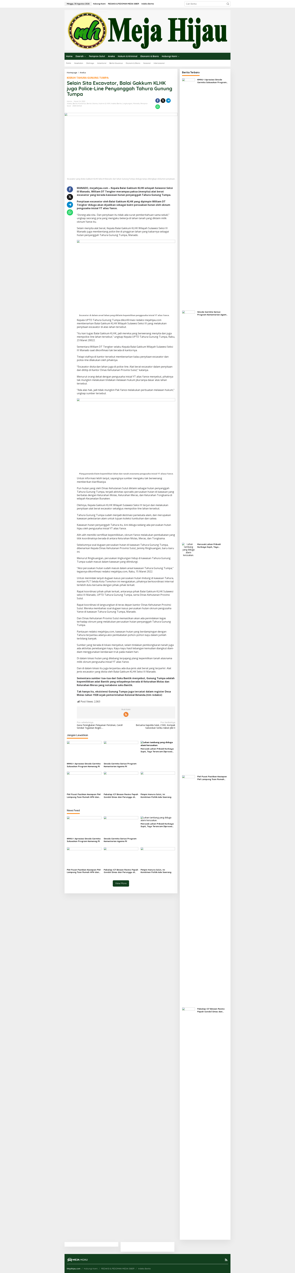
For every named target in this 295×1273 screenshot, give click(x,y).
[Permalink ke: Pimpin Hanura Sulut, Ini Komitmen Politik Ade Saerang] (158, 781)
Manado (136, 103)
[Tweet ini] (163, 100)
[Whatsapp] (157, 106)
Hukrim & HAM (104, 103)
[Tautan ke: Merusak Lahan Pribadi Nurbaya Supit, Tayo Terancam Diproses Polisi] (188, 657)
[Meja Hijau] (147, 30)
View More (121, 883)
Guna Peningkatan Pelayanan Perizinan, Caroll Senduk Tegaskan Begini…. (99, 725)
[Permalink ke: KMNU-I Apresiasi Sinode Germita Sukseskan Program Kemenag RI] (84, 751)
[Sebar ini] (157, 100)
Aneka (69, 103)
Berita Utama (92, 103)
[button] (227, 3)
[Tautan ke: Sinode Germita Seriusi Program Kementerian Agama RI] (188, 425)
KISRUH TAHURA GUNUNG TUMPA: (88, 77)
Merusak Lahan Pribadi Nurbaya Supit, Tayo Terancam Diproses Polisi (157, 750)
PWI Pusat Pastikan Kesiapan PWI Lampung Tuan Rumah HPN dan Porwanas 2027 (84, 795)
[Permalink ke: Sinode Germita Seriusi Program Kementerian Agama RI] (121, 751)
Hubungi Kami (91, 1268)
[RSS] (126, 714)
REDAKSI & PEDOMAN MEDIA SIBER (117, 1268)
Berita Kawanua (79, 103)
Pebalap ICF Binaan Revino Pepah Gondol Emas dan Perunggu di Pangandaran (121, 795)
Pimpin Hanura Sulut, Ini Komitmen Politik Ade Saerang (156, 795)
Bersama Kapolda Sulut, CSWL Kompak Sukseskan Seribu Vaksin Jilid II (155, 725)
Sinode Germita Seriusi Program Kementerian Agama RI (120, 765)
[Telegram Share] (168, 100)
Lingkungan (127, 103)
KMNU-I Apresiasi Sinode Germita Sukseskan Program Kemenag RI (83, 765)
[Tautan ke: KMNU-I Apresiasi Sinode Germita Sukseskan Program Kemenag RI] (188, 192)
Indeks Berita (116, 103)
